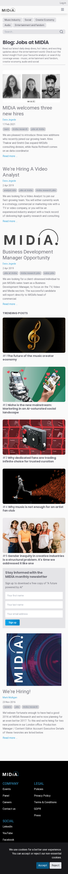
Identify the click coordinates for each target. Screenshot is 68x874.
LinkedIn (7, 826)
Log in (63, 3)
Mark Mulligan (10, 697)
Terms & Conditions (45, 802)
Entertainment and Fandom (29, 25)
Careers (7, 707)
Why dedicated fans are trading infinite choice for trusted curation (29, 460)
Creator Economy (45, 20)
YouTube (8, 833)
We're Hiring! (17, 691)
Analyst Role (10, 190)
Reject (55, 865)
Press (37, 815)
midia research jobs (46, 190)
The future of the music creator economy (28, 358)
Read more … (10, 156)
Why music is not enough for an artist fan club (33, 509)
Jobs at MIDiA (37, 129)
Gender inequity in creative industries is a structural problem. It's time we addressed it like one (33, 559)
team (6, 129)
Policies (38, 789)
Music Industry (12, 20)
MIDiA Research (20, 129)
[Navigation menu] (62, 9)
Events (7, 789)
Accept (42, 865)
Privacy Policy (42, 795)
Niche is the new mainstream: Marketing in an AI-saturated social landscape (29, 408)
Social (28, 20)
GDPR (37, 808)
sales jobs (49, 273)
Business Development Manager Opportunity (28, 255)
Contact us (9, 808)
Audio (8, 25)
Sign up (12, 622)
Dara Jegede (9, 119)
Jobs (17, 707)
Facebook (8, 839)
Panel (6, 795)
